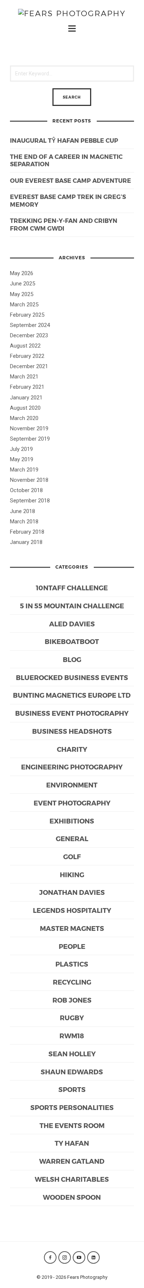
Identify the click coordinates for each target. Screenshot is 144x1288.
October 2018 (26, 490)
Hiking (72, 874)
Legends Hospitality (72, 910)
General (72, 838)
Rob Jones (72, 1000)
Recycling (72, 982)
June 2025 (22, 283)
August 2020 (25, 408)
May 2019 (21, 459)
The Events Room (72, 1125)
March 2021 (24, 376)
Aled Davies (72, 623)
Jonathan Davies (72, 892)
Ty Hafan (72, 1143)
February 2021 (27, 387)
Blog (72, 659)
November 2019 (29, 428)
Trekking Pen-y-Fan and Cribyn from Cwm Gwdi (63, 224)
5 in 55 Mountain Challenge (72, 605)
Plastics (71, 964)
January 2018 (26, 542)
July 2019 (21, 449)
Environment (71, 785)
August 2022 (25, 345)
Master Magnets (72, 928)
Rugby (72, 1017)
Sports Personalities (72, 1107)
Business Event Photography (71, 713)
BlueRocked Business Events (72, 677)
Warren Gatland (71, 1161)
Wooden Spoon (72, 1197)
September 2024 (30, 325)
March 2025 (24, 304)
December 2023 (29, 335)
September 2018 (30, 500)
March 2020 (24, 418)
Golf (72, 856)
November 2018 (29, 480)
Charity (72, 749)
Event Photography (72, 803)
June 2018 (22, 511)
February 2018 (27, 532)
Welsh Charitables (72, 1179)
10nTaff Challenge (72, 587)
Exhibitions (71, 821)
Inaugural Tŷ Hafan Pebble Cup (64, 140)
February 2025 (27, 315)
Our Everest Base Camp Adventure (70, 180)
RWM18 (71, 1035)
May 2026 (21, 273)
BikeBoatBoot (72, 641)
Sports (72, 1089)
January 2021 (26, 397)
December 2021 (29, 366)
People (72, 946)
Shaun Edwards (72, 1071)
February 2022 (27, 356)
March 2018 (24, 521)
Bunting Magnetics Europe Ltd (72, 695)
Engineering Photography (72, 767)
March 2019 (24, 469)
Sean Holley (72, 1053)
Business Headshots (72, 731)
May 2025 (21, 294)
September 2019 (30, 438)
